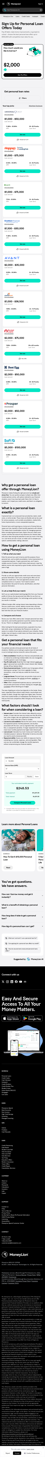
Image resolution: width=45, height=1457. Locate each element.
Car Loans (5, 1094)
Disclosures (12, 1277)
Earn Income (5, 1112)
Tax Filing (5, 1158)
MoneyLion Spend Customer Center (13, 1223)
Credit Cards (6, 1078)
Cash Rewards (6, 1132)
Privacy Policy (6, 1213)
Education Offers (7, 1160)
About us (4, 1181)
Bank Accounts (6, 1110)
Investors (4, 1189)
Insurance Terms (13, 1283)
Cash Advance (6, 1080)
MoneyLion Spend (7, 1108)
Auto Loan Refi (6, 1154)
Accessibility (6, 1221)
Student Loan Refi (7, 1150)
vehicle (22, 678)
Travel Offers (6, 1164)
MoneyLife (5, 1185)
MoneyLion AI (37, 959)
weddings (35, 678)
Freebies (4, 1130)
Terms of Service (21, 1275)
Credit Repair (6, 1166)
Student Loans (6, 1088)
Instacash (5, 1082)
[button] (31, 1453)
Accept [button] (17, 1453)
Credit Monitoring (7, 1145)
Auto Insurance (6, 1152)
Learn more (30, 1449)
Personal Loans (6, 1076)
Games (4, 1128)
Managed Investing (7, 1118)
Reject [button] (8, 1453)
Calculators (5, 1187)
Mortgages (5, 1092)
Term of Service (6, 1211)
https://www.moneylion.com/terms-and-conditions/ (17, 1434)
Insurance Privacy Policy (23, 1281)
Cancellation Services (8, 1168)
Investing (4, 1116)
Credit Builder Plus (8, 1086)
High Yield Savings (7, 1114)
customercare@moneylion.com (11, 1243)
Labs (3, 1191)
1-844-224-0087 (7, 1241)
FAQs (3, 1209)
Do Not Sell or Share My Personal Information (16, 1215)
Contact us (5, 1207)
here (24, 660)
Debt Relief (5, 1147)
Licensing (5, 1219)
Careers (4, 1183)
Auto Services (6, 1156)
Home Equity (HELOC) (9, 1090)
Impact (4, 1193)
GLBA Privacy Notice (8, 1217)
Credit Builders (6, 1084)
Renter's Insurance (7, 1162)
